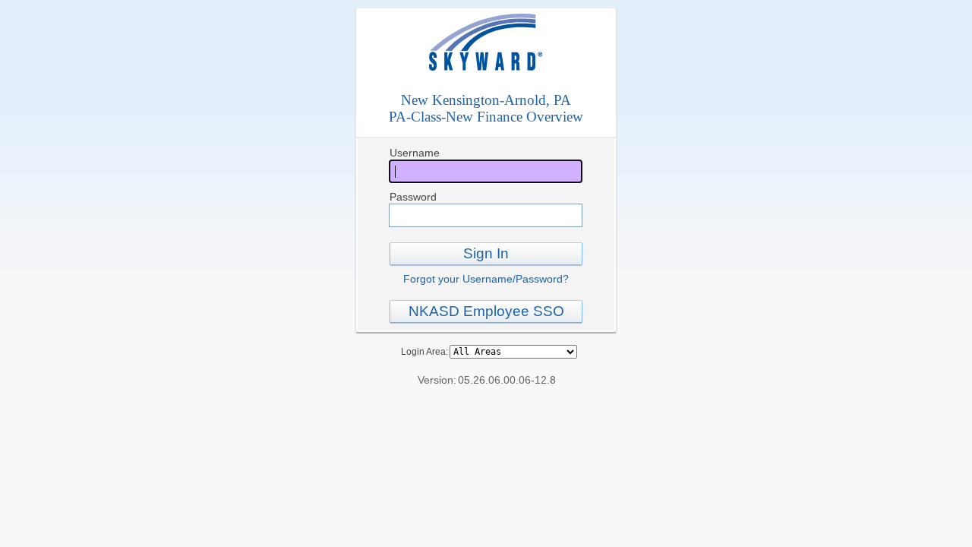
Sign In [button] (486, 253)
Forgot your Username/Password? (486, 279)
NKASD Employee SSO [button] (486, 311)
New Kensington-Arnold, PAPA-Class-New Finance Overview (486, 108)
